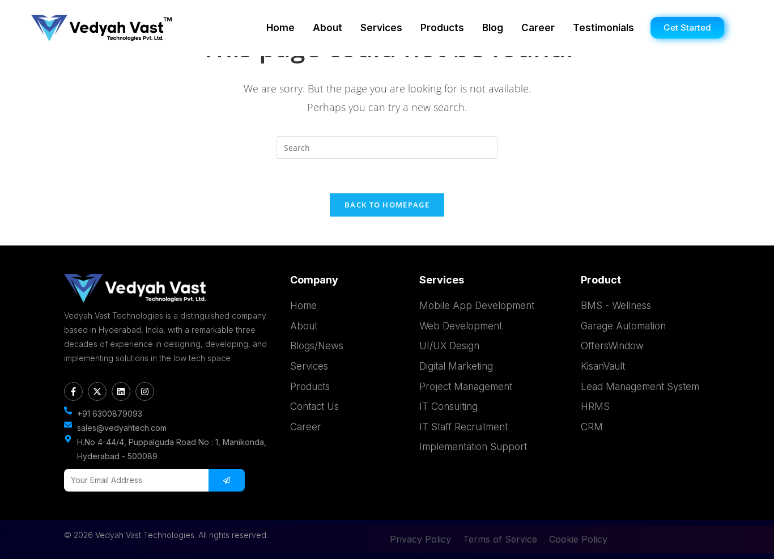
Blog (492, 27)
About (327, 27)
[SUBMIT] (227, 480)
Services (381, 27)
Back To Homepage (387, 205)
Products (442, 27)
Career (538, 27)
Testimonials (603, 27)
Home (280, 27)
